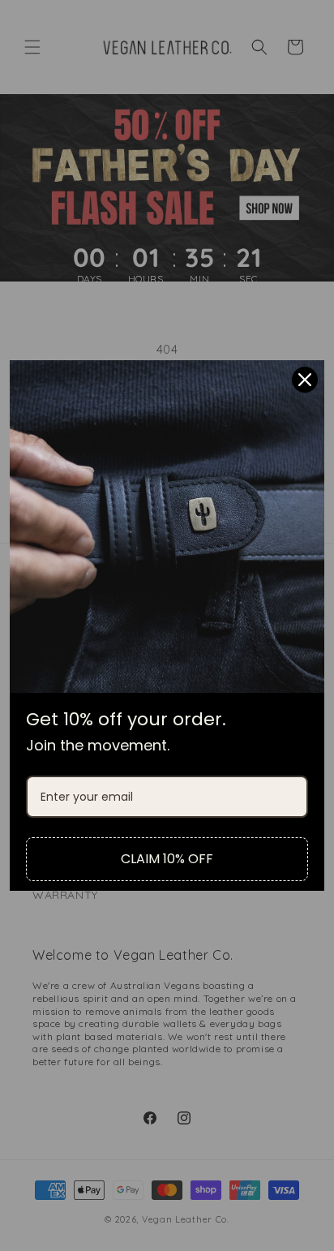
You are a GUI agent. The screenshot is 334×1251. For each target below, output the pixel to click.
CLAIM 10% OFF (167, 858)
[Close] (304, 379)
